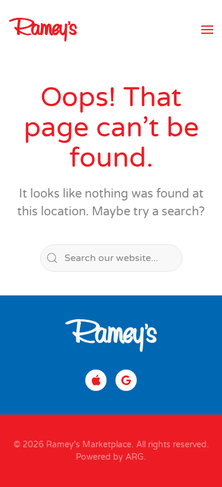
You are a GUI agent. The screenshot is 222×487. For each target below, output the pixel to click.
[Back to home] (43, 29)
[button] (207, 29)
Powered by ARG (110, 457)
